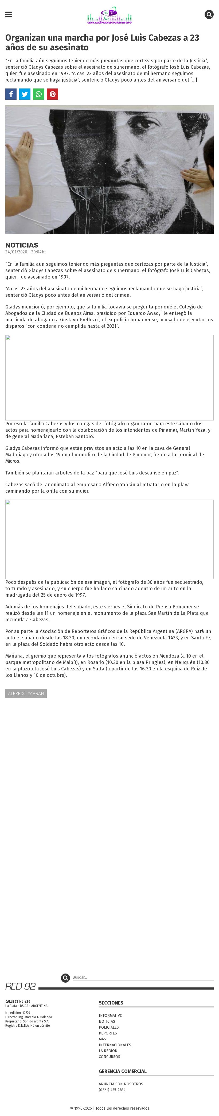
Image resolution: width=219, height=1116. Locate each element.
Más (102, 1039)
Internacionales (115, 1045)
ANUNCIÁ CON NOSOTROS (121, 1084)
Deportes (108, 1033)
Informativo (111, 1015)
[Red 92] (109, 14)
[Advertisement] (109, 744)
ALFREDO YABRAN (26, 694)
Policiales (109, 1027)
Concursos (109, 1057)
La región (108, 1051)
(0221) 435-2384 (112, 1090)
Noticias (107, 1021)
